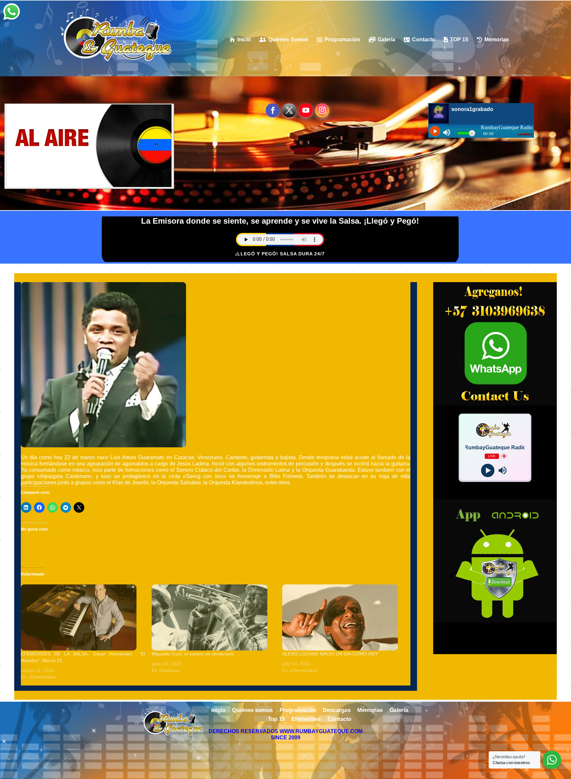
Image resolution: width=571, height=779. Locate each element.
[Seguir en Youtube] (306, 110)
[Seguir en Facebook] (273, 110)
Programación (298, 710)
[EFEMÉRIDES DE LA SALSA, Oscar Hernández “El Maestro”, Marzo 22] (83, 617)
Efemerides (306, 719)
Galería (399, 710)
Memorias (370, 710)
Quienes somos (252, 710)
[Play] (487, 470)
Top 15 (276, 719)
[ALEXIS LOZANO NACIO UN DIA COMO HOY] (344, 617)
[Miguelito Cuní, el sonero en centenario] (214, 617)
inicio (218, 710)
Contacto (340, 719)
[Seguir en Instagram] (322, 110)
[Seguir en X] (289, 110)
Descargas (337, 710)
